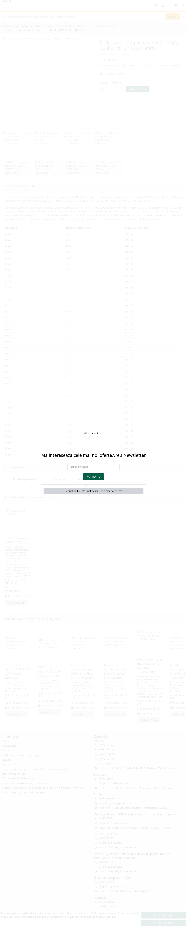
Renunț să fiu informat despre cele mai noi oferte (93, 491)
